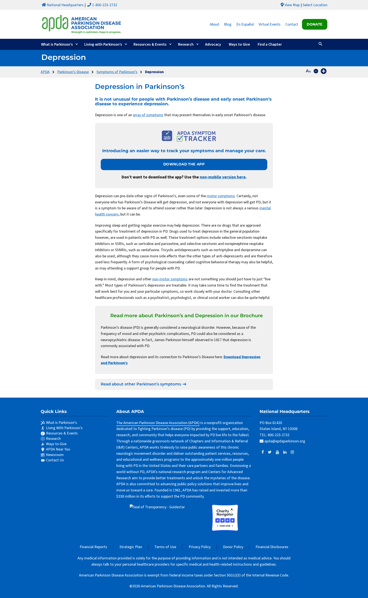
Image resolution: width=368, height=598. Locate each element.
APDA (45, 72)
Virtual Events (269, 24)
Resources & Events (150, 44)
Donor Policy (233, 547)
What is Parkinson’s (57, 44)
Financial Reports (93, 547)
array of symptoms (148, 115)
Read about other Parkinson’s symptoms (141, 385)
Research (186, 44)
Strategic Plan (130, 547)
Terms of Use (165, 547)
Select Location (315, 5)
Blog (227, 24)
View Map (292, 5)
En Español (245, 24)
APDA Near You (58, 449)
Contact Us (55, 460)
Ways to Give (239, 44)
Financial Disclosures (272, 547)
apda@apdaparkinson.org (284, 441)
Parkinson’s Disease (73, 72)
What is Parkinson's (61, 422)
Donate (314, 24)
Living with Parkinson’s (103, 44)
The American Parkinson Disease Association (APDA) (158, 423)
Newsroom (55, 455)
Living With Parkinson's (64, 428)
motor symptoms (221, 196)
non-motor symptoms (170, 279)
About (214, 24)
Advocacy (213, 44)
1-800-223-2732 (104, 5)
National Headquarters (65, 5)
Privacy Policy (200, 547)
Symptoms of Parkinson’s (116, 72)
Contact (291, 24)
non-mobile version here (223, 177)
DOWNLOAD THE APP (184, 164)
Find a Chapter (270, 44)
